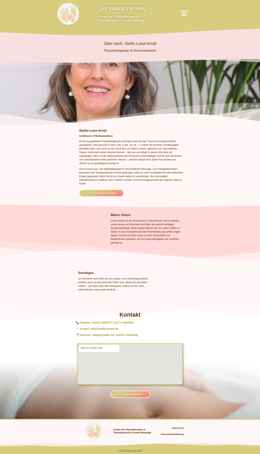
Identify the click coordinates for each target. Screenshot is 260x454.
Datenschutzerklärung (172, 434)
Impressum (178, 428)
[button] (184, 13)
